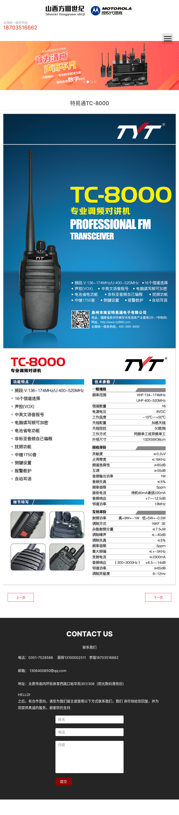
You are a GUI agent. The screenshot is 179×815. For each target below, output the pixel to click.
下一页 (158, 597)
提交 (63, 781)
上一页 (20, 597)
